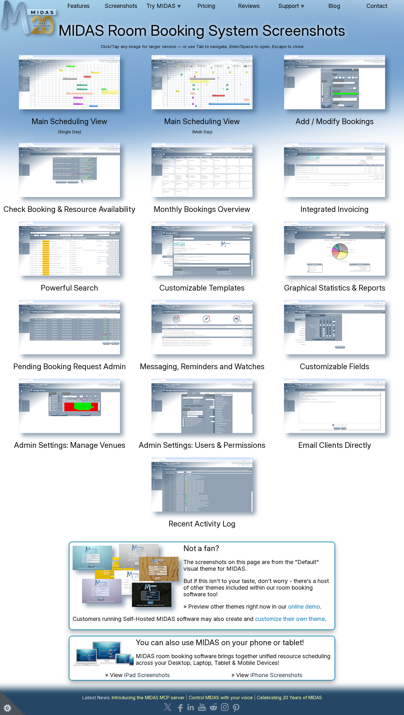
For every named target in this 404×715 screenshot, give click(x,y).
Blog (334, 6)
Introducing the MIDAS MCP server (148, 697)
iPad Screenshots (147, 675)
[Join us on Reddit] (213, 707)
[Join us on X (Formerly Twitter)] (168, 707)
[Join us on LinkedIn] (191, 707)
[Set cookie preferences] (12, 702)
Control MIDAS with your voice (221, 697)
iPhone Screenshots (276, 675)
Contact (376, 6)
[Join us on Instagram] (225, 707)
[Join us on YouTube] (202, 707)
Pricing (206, 6)
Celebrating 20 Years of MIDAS (289, 697)
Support (291, 6)
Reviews (249, 6)
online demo (304, 606)
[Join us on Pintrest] (236, 707)
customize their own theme (290, 619)
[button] (69, 99)
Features (78, 6)
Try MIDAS (163, 6)
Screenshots (121, 6)
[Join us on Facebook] (179, 707)
